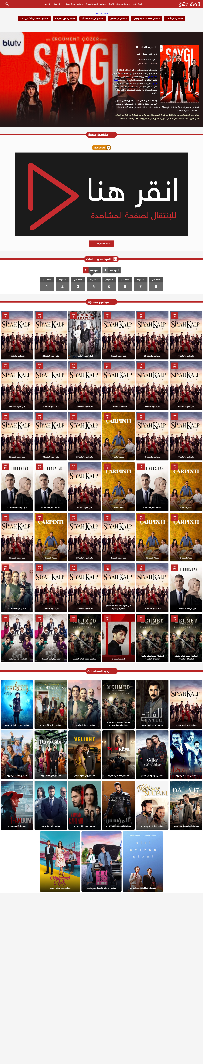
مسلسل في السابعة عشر (92, 19)
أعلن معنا (57, 4)
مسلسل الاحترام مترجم (147, 63)
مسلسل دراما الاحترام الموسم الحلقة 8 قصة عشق (139, 107)
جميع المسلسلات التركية (119, 4)
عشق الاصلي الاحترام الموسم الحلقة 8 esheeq (136, 102)
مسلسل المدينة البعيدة (96, 4)
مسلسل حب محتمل (118, 19)
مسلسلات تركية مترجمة (187, 110)
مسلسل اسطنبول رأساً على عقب (34, 19)
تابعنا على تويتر (101, 13)
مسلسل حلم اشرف (175, 19)
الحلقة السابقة (102, 243)
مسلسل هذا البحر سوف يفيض (147, 19)
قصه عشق (128, 104)
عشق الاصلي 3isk (143, 101)
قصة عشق (137, 4)
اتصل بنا (47, 4)
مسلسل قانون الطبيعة (65, 19)
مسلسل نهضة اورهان (74, 4)
